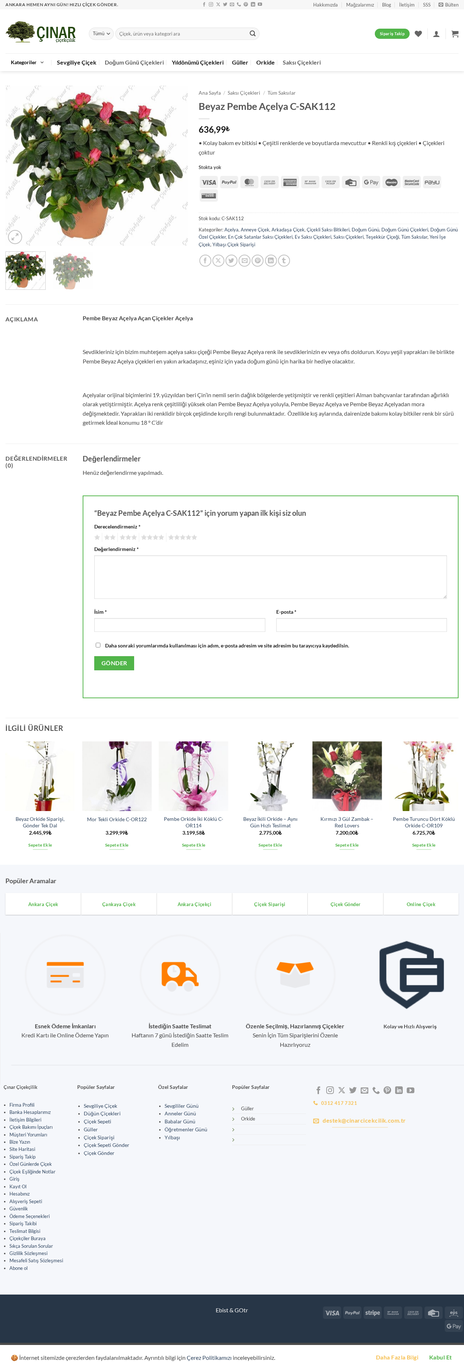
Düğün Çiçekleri (102, 1113)
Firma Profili (21, 1105)
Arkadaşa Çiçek (288, 230)
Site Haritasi (22, 1149)
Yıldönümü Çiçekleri (198, 62)
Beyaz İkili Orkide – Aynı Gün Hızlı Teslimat (270, 822)
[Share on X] (218, 261)
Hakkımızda (325, 5)
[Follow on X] (218, 4)
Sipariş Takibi (23, 1223)
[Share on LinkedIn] (271, 261)
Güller (240, 62)
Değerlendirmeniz (116, 549)
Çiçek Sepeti (97, 1121)
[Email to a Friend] (244, 261)
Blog (386, 5)
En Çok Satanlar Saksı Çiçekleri (260, 237)
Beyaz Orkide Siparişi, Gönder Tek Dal (40, 822)
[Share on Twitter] (231, 261)
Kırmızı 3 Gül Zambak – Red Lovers (346, 822)
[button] (449, 4)
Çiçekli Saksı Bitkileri (328, 230)
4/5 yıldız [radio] (151, 537)
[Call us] (239, 4)
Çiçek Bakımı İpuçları (31, 1127)
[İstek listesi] (418, 34)
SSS (427, 5)
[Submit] (252, 34)
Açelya (231, 230)
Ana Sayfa (210, 93)
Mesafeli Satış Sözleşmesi (36, 1260)
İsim (100, 612)
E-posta (286, 612)
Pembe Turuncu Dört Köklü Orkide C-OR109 (424, 822)
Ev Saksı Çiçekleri (313, 237)
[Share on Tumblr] (284, 261)
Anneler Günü (180, 1113)
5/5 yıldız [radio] (181, 537)
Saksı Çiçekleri (302, 62)
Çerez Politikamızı (209, 1357)
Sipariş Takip (22, 1157)
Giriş (14, 1179)
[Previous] (18, 166)
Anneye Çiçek (255, 230)
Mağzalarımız (360, 5)
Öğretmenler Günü (186, 1129)
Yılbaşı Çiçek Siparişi (233, 244)
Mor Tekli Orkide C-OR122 (117, 819)
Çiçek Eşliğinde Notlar (32, 1171)
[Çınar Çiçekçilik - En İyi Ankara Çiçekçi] (41, 32)
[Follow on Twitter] (225, 4)
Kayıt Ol (17, 1186)
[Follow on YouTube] (260, 4)
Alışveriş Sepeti (25, 1201)
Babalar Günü (180, 1121)
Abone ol (18, 1268)
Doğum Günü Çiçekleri (134, 62)
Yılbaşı (172, 1137)
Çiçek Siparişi (99, 1137)
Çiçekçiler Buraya (27, 1238)
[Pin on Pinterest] (258, 261)
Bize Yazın (19, 1142)
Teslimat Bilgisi (24, 1231)
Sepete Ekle (40, 845)
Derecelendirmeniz (117, 526)
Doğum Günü (365, 230)
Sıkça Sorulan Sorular (31, 1246)
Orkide (265, 62)
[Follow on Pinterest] (246, 4)
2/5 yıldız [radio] (109, 537)
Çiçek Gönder (99, 1153)
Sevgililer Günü (182, 1106)
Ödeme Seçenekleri (29, 1216)
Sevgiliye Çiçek (76, 62)
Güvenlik (18, 1208)
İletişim (407, 5)
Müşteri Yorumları (28, 1134)
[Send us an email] (232, 4)
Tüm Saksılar (282, 93)
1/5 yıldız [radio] (96, 537)
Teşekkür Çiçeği (382, 237)
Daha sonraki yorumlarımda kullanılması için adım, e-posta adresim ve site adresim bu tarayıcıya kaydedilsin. (227, 645)
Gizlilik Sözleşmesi (28, 1253)
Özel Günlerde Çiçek (30, 1164)
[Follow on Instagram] (211, 4)
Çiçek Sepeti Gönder (106, 1145)
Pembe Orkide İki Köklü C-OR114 (193, 822)
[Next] (175, 166)
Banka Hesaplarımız (30, 1112)
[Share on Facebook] (205, 261)
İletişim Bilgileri (25, 1120)
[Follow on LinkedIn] (253, 4)
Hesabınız (19, 1194)
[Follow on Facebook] (204, 4)
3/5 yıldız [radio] (127, 537)
